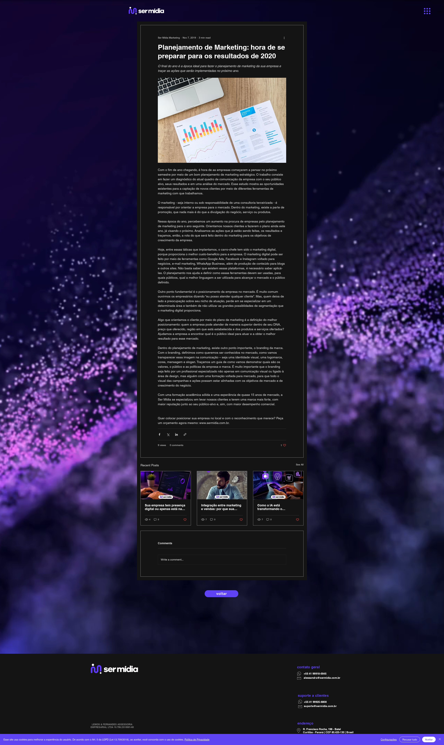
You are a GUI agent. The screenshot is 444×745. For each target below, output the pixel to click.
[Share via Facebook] (159, 434)
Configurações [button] (389, 739)
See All (300, 464)
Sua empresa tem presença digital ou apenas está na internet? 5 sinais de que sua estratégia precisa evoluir (165, 507)
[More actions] (284, 38)
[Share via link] (185, 434)
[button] (427, 11)
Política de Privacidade (197, 739)
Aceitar (429, 739)
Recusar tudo (409, 739)
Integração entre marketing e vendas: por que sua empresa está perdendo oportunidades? (221, 507)
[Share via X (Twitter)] (168, 434)
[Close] (440, 739)
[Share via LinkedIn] (176, 434)
